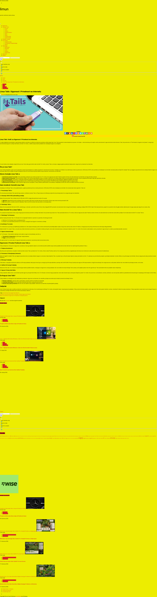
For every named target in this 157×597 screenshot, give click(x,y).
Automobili (7, 47)
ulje (72, 438)
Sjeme (6, 44)
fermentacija (43, 436)
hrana (55, 436)
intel (63, 436)
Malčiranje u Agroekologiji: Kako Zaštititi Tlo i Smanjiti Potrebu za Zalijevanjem (18, 531)
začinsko (108, 438)
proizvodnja (35, 438)
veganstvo (94, 438)
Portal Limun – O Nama (7, 589)
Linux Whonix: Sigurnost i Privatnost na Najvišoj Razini (14, 295)
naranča (134, 436)
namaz (132, 436)
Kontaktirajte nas (6, 591)
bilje (11, 436)
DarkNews (18, 596)
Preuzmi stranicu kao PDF (79, 136)
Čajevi (6, 35)
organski (147, 436)
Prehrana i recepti (6, 39)
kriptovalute (83, 436)
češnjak (123, 438)
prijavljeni (7, 300)
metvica (129, 436)
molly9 (2, 94)
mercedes (126, 436)
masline (112, 436)
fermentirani (48, 436)
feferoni (39, 436)
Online (1, 75)
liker (95, 436)
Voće (6, 29)
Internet (6, 51)
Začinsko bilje (8, 36)
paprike (151, 436)
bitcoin (19, 436)
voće (99, 438)
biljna (15, 436)
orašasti (143, 436)
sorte (63, 438)
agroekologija (2, 436)
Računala (7, 48)
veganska (87, 438)
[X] (67, 133)
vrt (103, 438)
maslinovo (116, 436)
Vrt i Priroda (5, 40)
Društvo (4, 55)
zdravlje (112, 438)
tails (17, 293)
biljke (13, 436)
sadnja (55, 438)
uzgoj (80, 438)
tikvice (69, 438)
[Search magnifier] (1, 59)
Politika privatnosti (6, 590)
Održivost (4, 54)
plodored (6, 438)
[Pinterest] (74, 133)
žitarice (126, 438)
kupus (90, 436)
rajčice (42, 438)
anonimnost (5, 293)
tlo (70, 438)
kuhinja (86, 436)
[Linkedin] (72, 133)
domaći (35, 436)
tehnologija (66, 438)
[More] (91, 133)
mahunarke (109, 436)
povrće (13, 438)
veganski (91, 438)
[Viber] (85, 133)
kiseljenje (76, 436)
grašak (53, 436)
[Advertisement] (22, 19)
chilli (25, 436)
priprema (25, 438)
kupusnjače (92, 436)
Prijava (1, 411)
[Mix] (78, 133)
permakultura (2, 438)
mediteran (120, 436)
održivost (140, 436)
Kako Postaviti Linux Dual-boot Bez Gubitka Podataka (12, 361)
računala (44, 438)
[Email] (87, 133)
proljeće (39, 438)
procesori (31, 438)
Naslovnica (4, 25)
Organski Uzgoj (8, 41)
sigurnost (13, 293)
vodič (97, 438)
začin (105, 438)
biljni (17, 436)
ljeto (104, 436)
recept (47, 438)
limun (4, 9)
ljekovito (101, 436)
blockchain (22, 436)
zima (116, 438)
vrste (102, 438)
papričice (154, 436)
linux (10, 293)
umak (74, 438)
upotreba (76, 438)
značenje (118, 438)
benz (9, 436)
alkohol (6, 436)
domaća (32, 436)
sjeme (58, 438)
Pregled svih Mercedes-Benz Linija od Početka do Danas (13, 316)
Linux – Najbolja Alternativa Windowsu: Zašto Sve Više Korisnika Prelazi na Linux (18, 338)
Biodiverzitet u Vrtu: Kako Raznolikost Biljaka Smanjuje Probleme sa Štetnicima (18, 576)
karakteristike (72, 436)
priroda (28, 438)
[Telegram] (80, 133)
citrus (27, 436)
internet (65, 436)
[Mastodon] (76, 133)
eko (37, 436)
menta (123, 436)
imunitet (60, 436)
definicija (29, 436)
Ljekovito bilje (8, 37)
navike (137, 436)
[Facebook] (65, 133)
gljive (51, 436)
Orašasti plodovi (8, 32)
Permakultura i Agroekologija (11, 43)
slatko (60, 438)
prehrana (20, 438)
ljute (106, 436)
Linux (6, 50)
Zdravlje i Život (5, 27)
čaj (121, 438)
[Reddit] (70, 133)
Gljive (6, 33)
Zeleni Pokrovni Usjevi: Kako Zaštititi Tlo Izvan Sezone (12, 554)
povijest (9, 438)
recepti (50, 438)
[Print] (89, 133)
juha (69, 436)
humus (58, 436)
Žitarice (6, 31)
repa (53, 438)
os (149, 436)
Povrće (6, 28)
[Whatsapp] (83, 133)
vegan (84, 438)
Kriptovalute (7, 52)
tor (18, 293)
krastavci (79, 436)
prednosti (16, 438)
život (128, 438)
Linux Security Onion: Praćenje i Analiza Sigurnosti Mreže (15, 294)
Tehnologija (4, 46)
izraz (67, 436)
